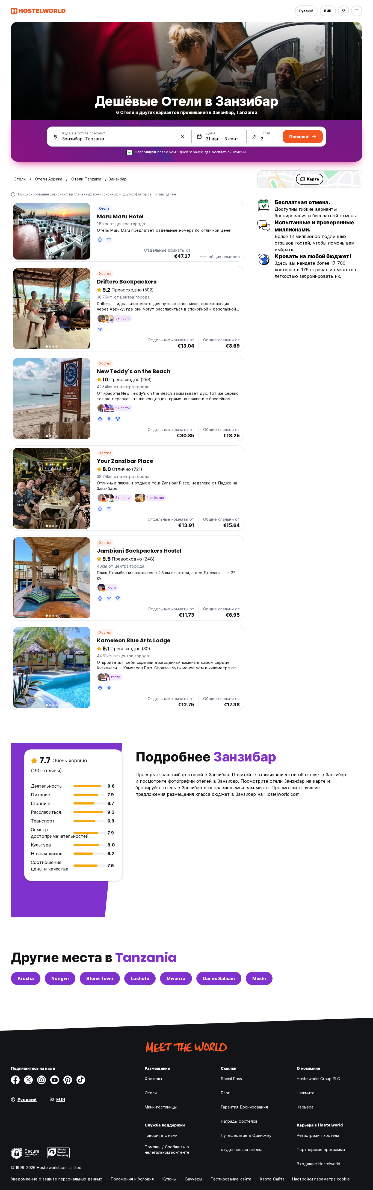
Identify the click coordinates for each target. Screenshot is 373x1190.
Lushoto (140, 978)
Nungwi (60, 978)
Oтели (151, 1092)
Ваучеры (193, 1179)
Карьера (305, 1107)
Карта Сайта (272, 1179)
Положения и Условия (132, 1179)
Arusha (25, 978)
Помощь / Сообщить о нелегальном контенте (167, 1149)
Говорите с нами (161, 1135)
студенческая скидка (242, 1149)
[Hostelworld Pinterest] (67, 1079)
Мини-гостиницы (161, 1107)
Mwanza (176, 978)
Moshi (259, 978)
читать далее (164, 194)
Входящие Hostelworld (318, 1163)
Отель (104, 208)
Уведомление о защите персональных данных (56, 1179)
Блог (225, 1092)
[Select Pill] (343, 10)
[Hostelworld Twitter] (28, 1079)
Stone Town (99, 978)
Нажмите (306, 1092)
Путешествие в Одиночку (246, 1135)
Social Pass (231, 1078)
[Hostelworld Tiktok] (80, 1079)
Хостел (105, 274)
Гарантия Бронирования (244, 1107)
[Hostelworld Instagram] (41, 1079)
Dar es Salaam (219, 978)
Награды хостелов (239, 1121)
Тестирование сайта (231, 1179)
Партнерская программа (321, 1149)
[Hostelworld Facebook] (15, 1079)
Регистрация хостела (318, 1135)
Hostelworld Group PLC (318, 1078)
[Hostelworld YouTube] (54, 1079)
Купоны (169, 1179)
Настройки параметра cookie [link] (321, 1179)
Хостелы (153, 1078)
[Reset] (182, 136)
